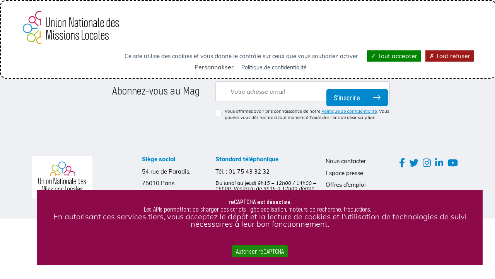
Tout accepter (396, 56)
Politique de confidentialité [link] (274, 67)
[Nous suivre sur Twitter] (413, 162)
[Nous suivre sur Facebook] (402, 162)
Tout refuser (452, 56)
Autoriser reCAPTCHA (260, 251)
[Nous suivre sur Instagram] (427, 162)
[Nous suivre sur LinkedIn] (439, 162)
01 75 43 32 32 (249, 171)
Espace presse (344, 173)
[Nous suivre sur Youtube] (452, 162)
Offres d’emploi (346, 184)
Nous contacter (346, 161)
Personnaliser (214, 67)
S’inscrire (347, 97)
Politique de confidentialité (349, 111)
